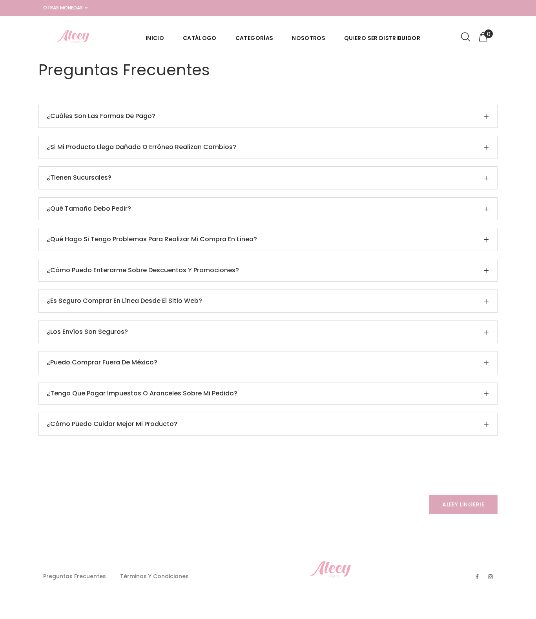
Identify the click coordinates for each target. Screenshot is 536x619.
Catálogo (200, 38)
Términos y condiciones (154, 576)
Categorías (254, 38)
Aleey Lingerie (463, 504)
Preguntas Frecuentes (74, 576)
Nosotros (308, 38)
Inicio (155, 38)
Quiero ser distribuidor (382, 38)
